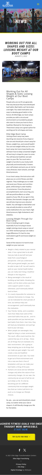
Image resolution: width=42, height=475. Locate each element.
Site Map (21, 467)
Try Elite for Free (20, 437)
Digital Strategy (16, 470)
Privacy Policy (21, 464)
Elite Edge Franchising (21, 458)
